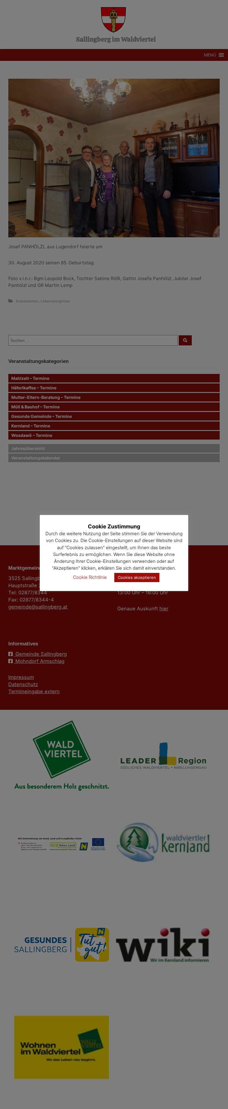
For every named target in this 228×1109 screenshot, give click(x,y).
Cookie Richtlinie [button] (90, 577)
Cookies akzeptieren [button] (137, 577)
